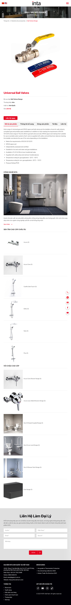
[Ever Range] (13, 490)
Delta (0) (26, 309)
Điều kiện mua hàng (10, 592)
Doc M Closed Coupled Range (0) (33, 423)
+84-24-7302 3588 (16, 572)
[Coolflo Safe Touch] (13, 287)
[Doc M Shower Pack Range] (13, 468)
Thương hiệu (8, 597)
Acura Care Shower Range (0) (32, 378)
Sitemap (7, 600)
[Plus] (13, 353)
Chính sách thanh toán (11, 595)
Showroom (8, 587)
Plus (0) (26, 353)
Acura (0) (26, 242)
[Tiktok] (52, 588)
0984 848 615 (12, 575)
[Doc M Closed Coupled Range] (13, 423)
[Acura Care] (13, 265)
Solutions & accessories (18, 21)
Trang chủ (6, 21)
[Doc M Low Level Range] (13, 445)
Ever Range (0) (28, 489)
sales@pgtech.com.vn (13, 577)
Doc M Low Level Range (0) (32, 445)
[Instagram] (47, 588)
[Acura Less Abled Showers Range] (13, 401)
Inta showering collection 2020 (47, 571)
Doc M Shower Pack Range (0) (33, 467)
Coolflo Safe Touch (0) (30, 286)
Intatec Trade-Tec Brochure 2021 (47, 573)
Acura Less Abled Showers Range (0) (35, 401)
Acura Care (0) (28, 264)
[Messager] (67, 297)
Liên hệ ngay (10, 118)
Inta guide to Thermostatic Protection (49, 568)
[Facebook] (67, 307)
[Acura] (13, 243)
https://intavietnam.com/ (16, 580)
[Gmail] (67, 302)
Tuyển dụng (8, 590)
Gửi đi (33, 552)
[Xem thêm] (35, 194)
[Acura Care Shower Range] (13, 379)
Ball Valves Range (32, 21)
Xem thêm (7, 224)
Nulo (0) (26, 331)
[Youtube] (67, 313)
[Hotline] (67, 292)
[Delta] (13, 309)
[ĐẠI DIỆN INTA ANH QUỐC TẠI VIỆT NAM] (36, 3)
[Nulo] (13, 331)
